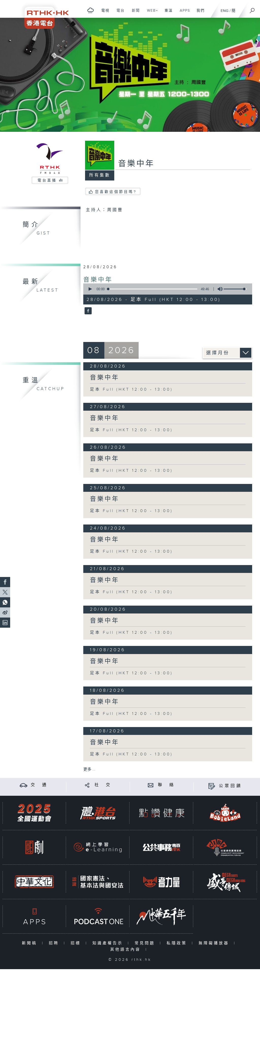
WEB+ (150, 13)
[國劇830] (34, 847)
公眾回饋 (230, 786)
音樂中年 (98, 279)
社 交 (103, 785)
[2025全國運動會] (34, 813)
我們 (199, 13)
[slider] (235, 289)
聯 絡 (166, 785)
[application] (166, 289)
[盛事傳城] (225, 882)
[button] (89, 289)
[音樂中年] (87, 311)
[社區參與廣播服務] (225, 847)
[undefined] (90, 10)
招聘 (55, 943)
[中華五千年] (161, 916)
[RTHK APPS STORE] (34, 916)
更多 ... (89, 769)
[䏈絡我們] (150, 785)
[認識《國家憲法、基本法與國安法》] (97, 882)
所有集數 (99, 175)
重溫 (167, 13)
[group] (219, 289)
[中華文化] (34, 882)
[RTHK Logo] (43, 14)
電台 (119, 13)
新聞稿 (30, 943)
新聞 (134, 13)
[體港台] (97, 813)
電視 (103, 13)
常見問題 (146, 943)
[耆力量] (161, 882)
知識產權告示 (108, 943)
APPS (183, 13)
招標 (77, 943)
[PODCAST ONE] (97, 916)
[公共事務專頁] (161, 847)
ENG (225, 11)
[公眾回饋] (211, 786)
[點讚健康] (161, 813)
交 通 (39, 785)
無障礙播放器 (215, 943)
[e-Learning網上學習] (97, 847)
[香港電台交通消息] (23, 785)
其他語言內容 (126, 949)
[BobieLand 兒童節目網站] (225, 813)
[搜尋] (252, 9)
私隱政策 (178, 943)
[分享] (87, 785)
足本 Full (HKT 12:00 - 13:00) (131, 389)
